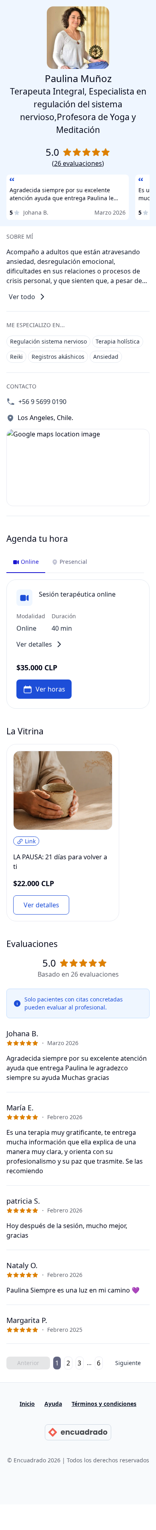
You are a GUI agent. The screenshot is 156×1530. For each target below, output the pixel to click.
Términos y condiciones (104, 1403)
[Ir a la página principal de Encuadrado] (78, 1432)
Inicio (27, 1403)
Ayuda (53, 1403)
